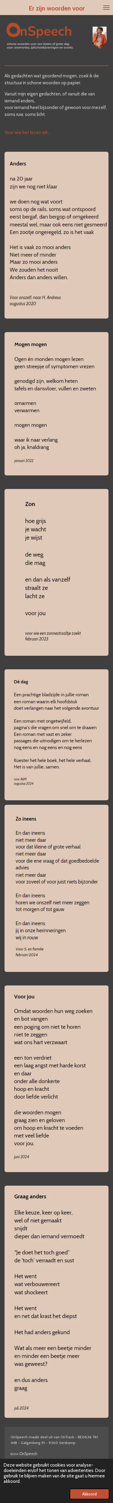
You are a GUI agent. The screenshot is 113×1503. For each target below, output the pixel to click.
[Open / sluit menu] (106, 7)
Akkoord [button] (89, 1494)
